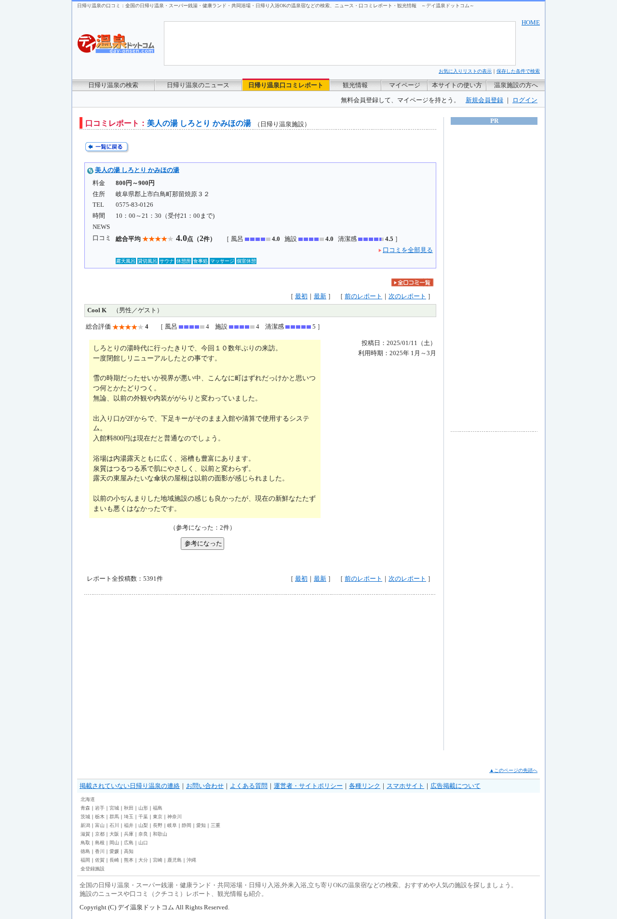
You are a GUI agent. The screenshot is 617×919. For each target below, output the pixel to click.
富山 (100, 825)
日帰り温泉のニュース (198, 85)
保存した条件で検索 (518, 71)
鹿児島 (174, 860)
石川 (114, 825)
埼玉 (129, 816)
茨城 (85, 816)
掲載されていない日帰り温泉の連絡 (130, 785)
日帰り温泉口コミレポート (285, 85)
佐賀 (100, 860)
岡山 (114, 842)
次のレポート (407, 296)
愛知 (201, 825)
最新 (320, 296)
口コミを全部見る (408, 249)
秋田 (129, 808)
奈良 (143, 834)
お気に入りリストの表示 (465, 71)
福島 (157, 808)
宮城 (114, 808)
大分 (143, 860)
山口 (143, 842)
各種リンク (364, 785)
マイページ (404, 85)
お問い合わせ (205, 785)
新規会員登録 (484, 100)
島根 (100, 842)
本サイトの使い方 (457, 85)
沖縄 (191, 860)
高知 (129, 851)
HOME (531, 22)
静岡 (186, 825)
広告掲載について (455, 785)
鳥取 (85, 842)
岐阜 (172, 825)
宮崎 (157, 860)
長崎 (114, 860)
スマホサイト (405, 785)
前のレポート (363, 296)
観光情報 (355, 85)
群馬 (114, 816)
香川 (100, 851)
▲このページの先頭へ (513, 770)
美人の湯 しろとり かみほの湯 (137, 169)
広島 (129, 842)
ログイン (524, 100)
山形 (143, 808)
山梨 (143, 825)
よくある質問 (249, 785)
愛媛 (114, 851)
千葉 (143, 816)
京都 (100, 834)
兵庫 (129, 834)
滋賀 (85, 834)
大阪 (114, 834)
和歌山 (160, 834)
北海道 (87, 799)
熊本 (129, 860)
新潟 (85, 825)
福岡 (85, 860)
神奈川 (174, 816)
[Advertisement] (174, 672)
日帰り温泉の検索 (113, 85)
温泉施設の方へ (516, 85)
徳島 (85, 851)
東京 (157, 816)
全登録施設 (92, 868)
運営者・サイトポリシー (308, 785)
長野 (157, 825)
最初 (301, 296)
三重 (215, 825)
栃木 (100, 816)
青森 (85, 808)
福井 (129, 825)
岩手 (100, 808)
